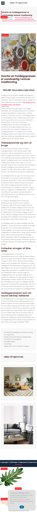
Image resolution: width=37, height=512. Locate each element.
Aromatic (18, 465)
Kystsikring (7, 344)
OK (22, 507)
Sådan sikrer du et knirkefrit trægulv (16, 346)
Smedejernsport (9, 342)
